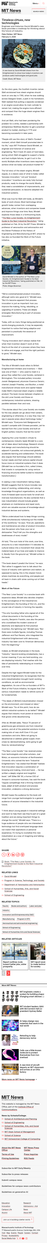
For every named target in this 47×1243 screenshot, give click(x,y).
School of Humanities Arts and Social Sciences (21, 932)
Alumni (4, 1213)
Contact (35, 1233)
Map (8, 1233)
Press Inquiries (31, 1154)
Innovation (6, 1206)
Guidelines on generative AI (15, 1192)
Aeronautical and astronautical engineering (20, 923)
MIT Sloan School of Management (20, 1132)
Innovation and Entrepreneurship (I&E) (18, 915)
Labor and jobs (36, 906)
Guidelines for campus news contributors (21, 1186)
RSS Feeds (29, 1158)
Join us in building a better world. (16, 1220)
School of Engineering (14, 895)
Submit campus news (12, 1180)
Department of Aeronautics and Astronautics (24, 885)
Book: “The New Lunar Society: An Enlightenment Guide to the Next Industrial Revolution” (22, 863)
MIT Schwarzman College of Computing (22, 1139)
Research (27, 1203)
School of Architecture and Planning (21, 1119)
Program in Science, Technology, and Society (24, 880)
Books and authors (19, 906)
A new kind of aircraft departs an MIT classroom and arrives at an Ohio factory (32, 1068)
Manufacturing (8, 919)
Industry (6, 910)
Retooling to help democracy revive (28, 1036)
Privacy (5, 1236)
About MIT (28, 1213)
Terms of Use (8, 1154)
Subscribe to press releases (15, 1174)
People (20, 1233)
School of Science (13, 1135)
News (26, 1209)
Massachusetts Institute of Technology (18, 1227)
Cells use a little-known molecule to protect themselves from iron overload (30, 1054)
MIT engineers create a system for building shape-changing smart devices (32, 994)
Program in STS (23, 919)
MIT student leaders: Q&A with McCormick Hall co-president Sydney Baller (32, 1008)
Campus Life (7, 1209)
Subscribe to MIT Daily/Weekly (16, 1168)
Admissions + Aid (31, 1206)
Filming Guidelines (10, 1158)
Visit (3, 1233)
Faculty (5, 906)
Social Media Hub (9, 1238)
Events (14, 1233)
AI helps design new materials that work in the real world (31, 1023)
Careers (27, 1233)
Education (6, 1203)
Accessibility (14, 1236)
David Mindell (10, 876)
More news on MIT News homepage (18, 1079)
